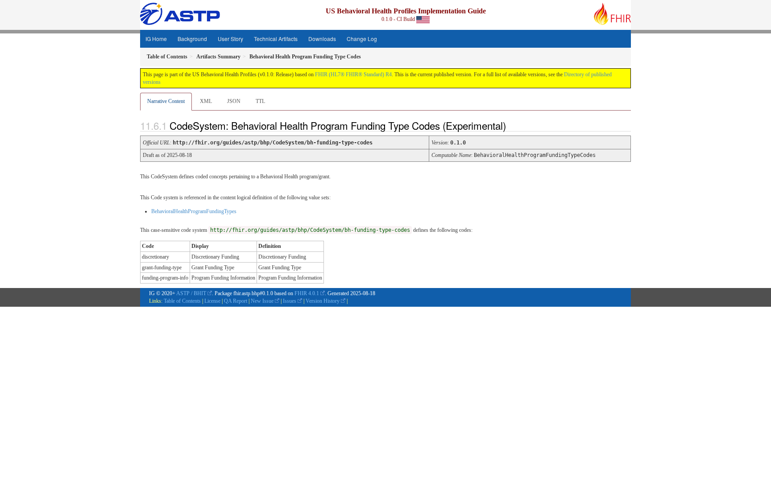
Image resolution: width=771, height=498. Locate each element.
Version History (323, 301)
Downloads (322, 38)
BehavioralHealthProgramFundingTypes (193, 211)
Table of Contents (182, 301)
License (212, 301)
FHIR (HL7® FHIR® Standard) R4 (353, 74)
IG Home (156, 38)
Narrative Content (166, 101)
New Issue (262, 301)
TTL (260, 101)
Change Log (362, 38)
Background (192, 38)
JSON (233, 101)
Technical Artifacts (276, 38)
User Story (230, 38)
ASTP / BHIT (191, 293)
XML (206, 101)
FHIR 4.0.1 (306, 293)
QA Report (235, 301)
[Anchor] (513, 125)
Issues (289, 301)
